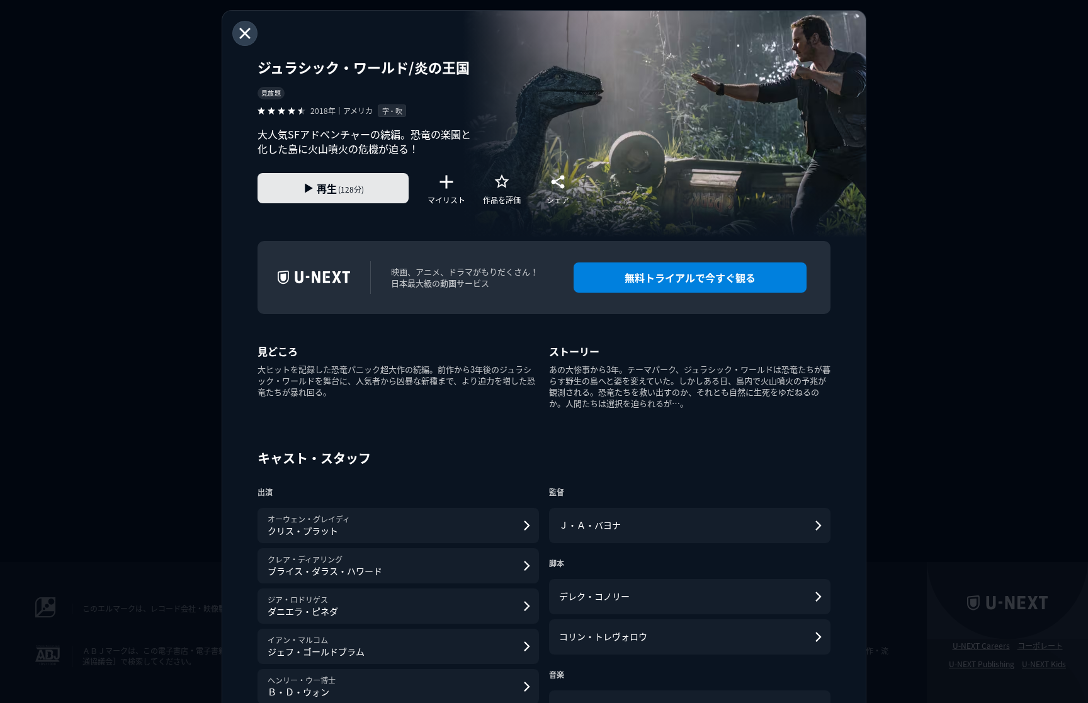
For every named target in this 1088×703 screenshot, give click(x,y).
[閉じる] (245, 33)
